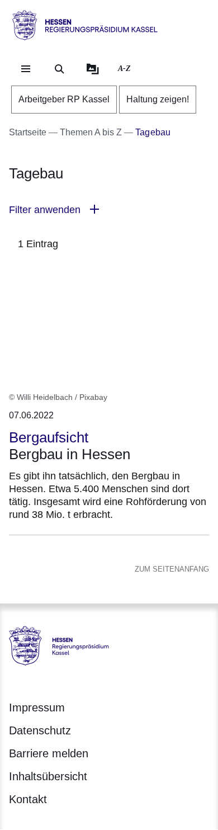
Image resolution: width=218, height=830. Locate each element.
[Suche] (59, 68)
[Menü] (25, 68)
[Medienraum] (92, 68)
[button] (109, 210)
